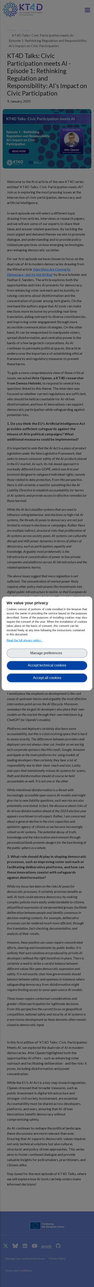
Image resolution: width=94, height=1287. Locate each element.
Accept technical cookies (47, 665)
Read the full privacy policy (25, 640)
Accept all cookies (47, 678)
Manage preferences (47, 653)
